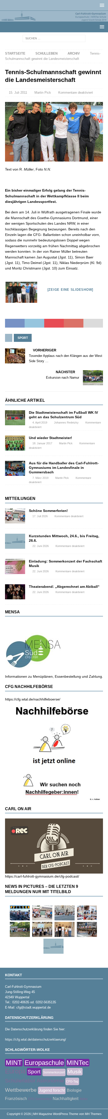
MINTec (78, 1062)
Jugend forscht (52, 1090)
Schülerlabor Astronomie (34, 1080)
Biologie (74, 1090)
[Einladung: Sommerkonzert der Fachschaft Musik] (15, 566)
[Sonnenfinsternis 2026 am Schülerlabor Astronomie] (20, 912)
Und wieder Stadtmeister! (50, 438)
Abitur (84, 1099)
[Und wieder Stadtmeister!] (15, 443)
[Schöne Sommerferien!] (15, 515)
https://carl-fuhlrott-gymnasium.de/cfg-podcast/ (42, 876)
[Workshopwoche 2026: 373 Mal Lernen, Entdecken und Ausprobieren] (87, 912)
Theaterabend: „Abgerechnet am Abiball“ (64, 587)
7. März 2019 (40, 477)
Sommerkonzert (54, 1072)
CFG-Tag (72, 1081)
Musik (75, 1071)
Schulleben (46, 53)
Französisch (16, 1098)
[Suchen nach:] (54, 38)
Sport (23, 338)
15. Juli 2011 (18, 92)
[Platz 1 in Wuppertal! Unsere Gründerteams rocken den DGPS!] (65, 929)
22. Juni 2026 (40, 545)
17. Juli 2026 (40, 516)
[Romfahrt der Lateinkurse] (65, 912)
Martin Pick (42, 92)
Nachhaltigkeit (65, 1098)
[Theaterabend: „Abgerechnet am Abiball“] (15, 591)
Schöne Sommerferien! (48, 511)
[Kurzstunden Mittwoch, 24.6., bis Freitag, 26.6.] (15, 541)
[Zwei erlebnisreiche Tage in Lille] (20, 929)
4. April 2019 (39, 422)
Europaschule (44, 1062)
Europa (15, 1071)
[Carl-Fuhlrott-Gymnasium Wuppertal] (54, 19)
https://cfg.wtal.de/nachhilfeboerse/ (32, 699)
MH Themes (93, 1114)
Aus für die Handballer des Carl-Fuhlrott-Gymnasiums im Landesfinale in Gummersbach (64, 467)
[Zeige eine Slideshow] (70, 290)
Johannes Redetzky (66, 422)
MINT (14, 1062)
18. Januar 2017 (42, 443)
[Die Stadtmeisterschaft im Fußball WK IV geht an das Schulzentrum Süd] (15, 417)
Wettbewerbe (21, 1090)
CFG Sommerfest (39, 1099)
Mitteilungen (20, 498)
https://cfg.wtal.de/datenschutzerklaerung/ (35, 1039)
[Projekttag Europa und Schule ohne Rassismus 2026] (87, 929)
